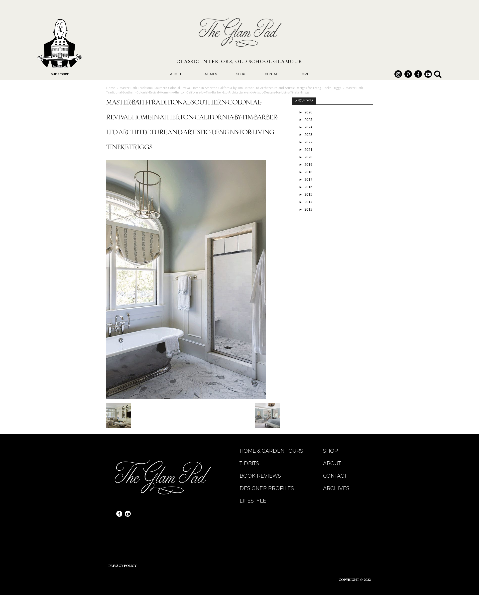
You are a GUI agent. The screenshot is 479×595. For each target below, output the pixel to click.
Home (110, 88)
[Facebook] (418, 74)
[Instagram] (398, 74)
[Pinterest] (408, 74)
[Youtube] (428, 74)
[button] (438, 74)
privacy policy (122, 565)
